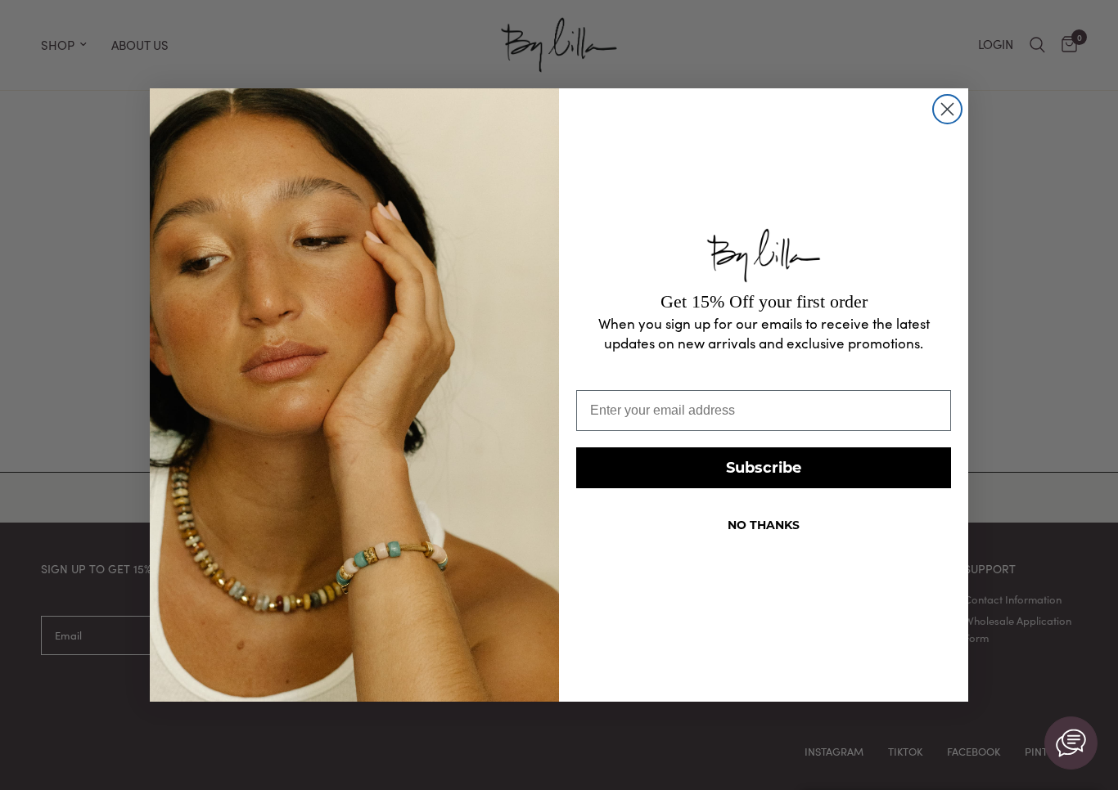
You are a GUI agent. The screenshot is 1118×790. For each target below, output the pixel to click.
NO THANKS (764, 525)
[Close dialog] (947, 109)
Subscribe (763, 468)
